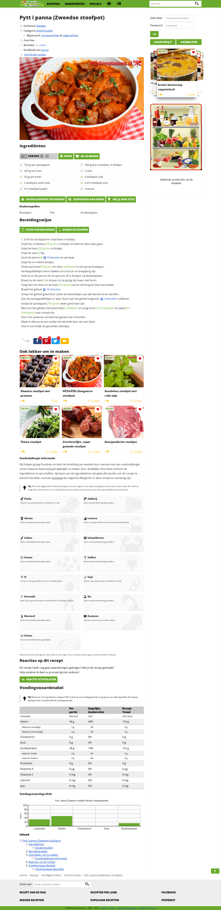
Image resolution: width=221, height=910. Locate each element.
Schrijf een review (35, 54)
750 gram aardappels (37, 165)
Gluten (28, 518)
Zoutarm (93, 616)
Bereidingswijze (38, 851)
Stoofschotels (44, 30)
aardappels (46, 303)
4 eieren (90, 189)
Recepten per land (103, 892)
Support (142, 908)
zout (101, 308)
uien (36, 253)
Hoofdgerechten (51, 875)
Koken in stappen (75, 229)
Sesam (28, 557)
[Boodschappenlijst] (109, 4)
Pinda (27, 498)
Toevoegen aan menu (88, 199)
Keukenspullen (44, 848)
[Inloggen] (154, 34)
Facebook (168, 892)
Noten (28, 635)
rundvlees (45, 244)
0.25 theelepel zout (96, 183)
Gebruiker (156, 18)
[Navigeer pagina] (215, 871)
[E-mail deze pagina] (65, 341)
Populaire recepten (104, 900)
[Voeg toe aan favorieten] (56, 359)
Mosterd (29, 616)
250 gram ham (33, 171)
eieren (37, 257)
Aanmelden (189, 42)
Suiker (28, 537)
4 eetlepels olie (94, 177)
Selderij (92, 498)
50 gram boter (33, 177)
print (68, 156)
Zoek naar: (26, 884)
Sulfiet (92, 557)
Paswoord (156, 25)
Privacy (111, 908)
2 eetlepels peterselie (37, 183)
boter (43, 266)
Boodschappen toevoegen (45, 199)
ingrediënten (74, 4)
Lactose (92, 518)
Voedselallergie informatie (51, 858)
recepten (53, 4)
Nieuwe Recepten (32, 900)
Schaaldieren (96, 537)
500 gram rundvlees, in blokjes (103, 165)
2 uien (88, 171)
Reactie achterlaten (41, 679)
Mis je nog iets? (123, 199)
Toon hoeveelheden (40, 229)
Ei (25, 576)
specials (95, 4)
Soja (90, 576)
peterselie (64, 308)
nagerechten (70, 35)
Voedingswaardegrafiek (49, 869)
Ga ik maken (89, 156)
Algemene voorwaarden (127, 908)
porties (30, 40)
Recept (34, 875)
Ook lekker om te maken (43, 855)
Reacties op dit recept (42, 862)
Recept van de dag (33, 892)
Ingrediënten (36, 844)
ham (41, 248)
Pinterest (168, 900)
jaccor (45, 50)
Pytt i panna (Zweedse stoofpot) (41, 840)
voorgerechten (50, 35)
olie (66, 266)
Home (23, 875)
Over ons (152, 908)
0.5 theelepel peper (36, 189)
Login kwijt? (163, 42)
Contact (103, 908)
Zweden (41, 26)
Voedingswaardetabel (42, 865)
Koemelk (29, 596)
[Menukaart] (118, 4)
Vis (89, 596)
